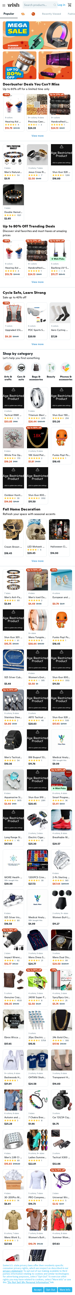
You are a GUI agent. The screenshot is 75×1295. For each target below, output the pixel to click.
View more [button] (38, 135)
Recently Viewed (51, 13)
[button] (55, 4)
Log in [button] (61, 5)
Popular (8, 13)
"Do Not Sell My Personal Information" (28, 1282)
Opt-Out (50, 1289)
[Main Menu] (4, 5)
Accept (38, 1289)
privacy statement (12, 1270)
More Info (65, 1289)
